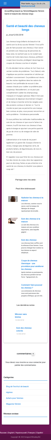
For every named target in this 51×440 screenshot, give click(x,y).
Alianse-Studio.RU (38, 3)
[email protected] (28, 6)
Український (20, 432)
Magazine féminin (13, 404)
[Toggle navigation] (5, 3)
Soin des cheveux (29, 240)
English (11, 432)
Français (31, 432)
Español (39, 432)
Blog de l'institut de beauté (17, 386)
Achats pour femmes (14, 398)
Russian (3, 432)
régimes (9, 392)
